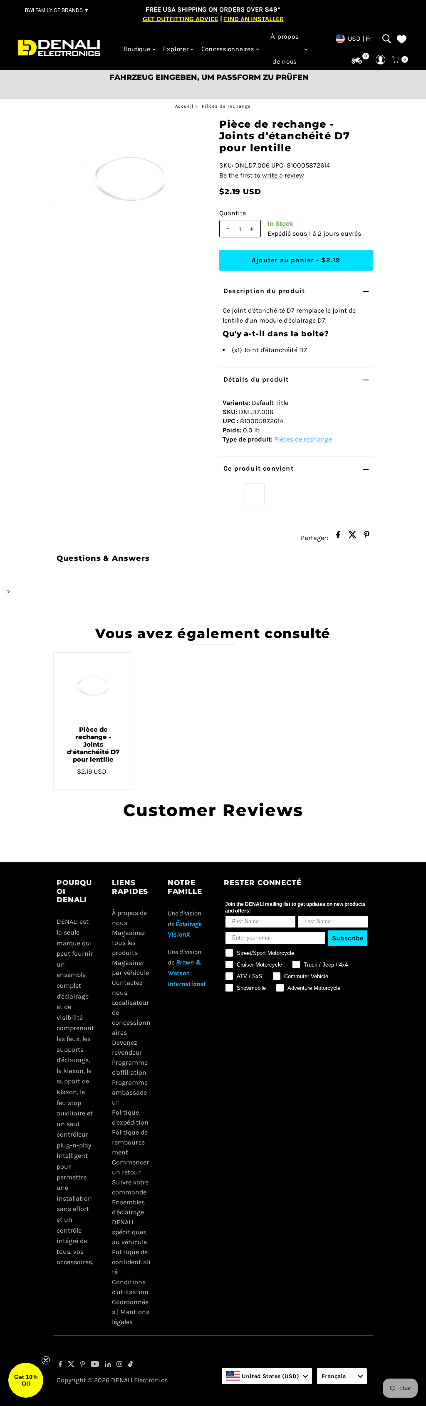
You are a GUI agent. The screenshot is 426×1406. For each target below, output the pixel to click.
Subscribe (347, 938)
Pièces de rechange (226, 106)
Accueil (184, 106)
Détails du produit (256, 379)
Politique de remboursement (130, 1142)
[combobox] (266, 1376)
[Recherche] (386, 38)
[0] (357, 60)
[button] (25, 1380)
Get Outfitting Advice (180, 18)
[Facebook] (60, 1365)
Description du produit (264, 291)
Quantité (232, 213)
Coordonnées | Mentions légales (130, 1312)
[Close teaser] (46, 1360)
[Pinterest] (82, 1365)
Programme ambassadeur (130, 1092)
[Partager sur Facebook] (338, 537)
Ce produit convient (258, 468)
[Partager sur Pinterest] (366, 537)
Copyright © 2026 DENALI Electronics (112, 1380)
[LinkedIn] (108, 1365)
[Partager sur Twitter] (352, 537)
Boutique (137, 49)
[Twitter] (71, 1365)
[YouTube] (95, 1365)
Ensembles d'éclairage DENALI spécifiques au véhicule (129, 1222)
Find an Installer (254, 18)
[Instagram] (119, 1365)
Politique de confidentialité (131, 1262)
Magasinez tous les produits (128, 943)
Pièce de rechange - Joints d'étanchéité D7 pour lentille (93, 744)
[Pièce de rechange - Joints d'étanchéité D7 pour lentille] (93, 686)
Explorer (176, 49)
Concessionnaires (227, 49)
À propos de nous (284, 49)
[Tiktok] (130, 1365)
